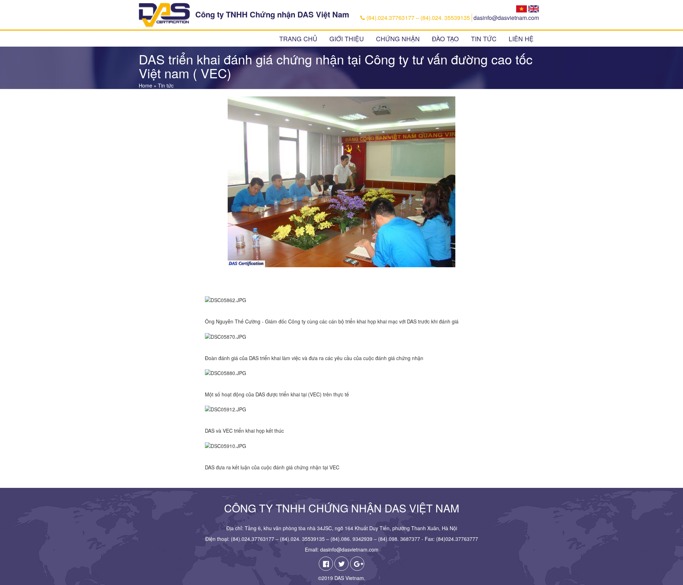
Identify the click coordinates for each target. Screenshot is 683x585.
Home (145, 85)
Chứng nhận (398, 38)
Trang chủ (298, 38)
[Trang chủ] (164, 15)
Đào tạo (445, 38)
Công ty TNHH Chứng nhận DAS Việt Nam (272, 14)
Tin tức (484, 38)
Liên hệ (521, 38)
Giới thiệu (346, 38)
